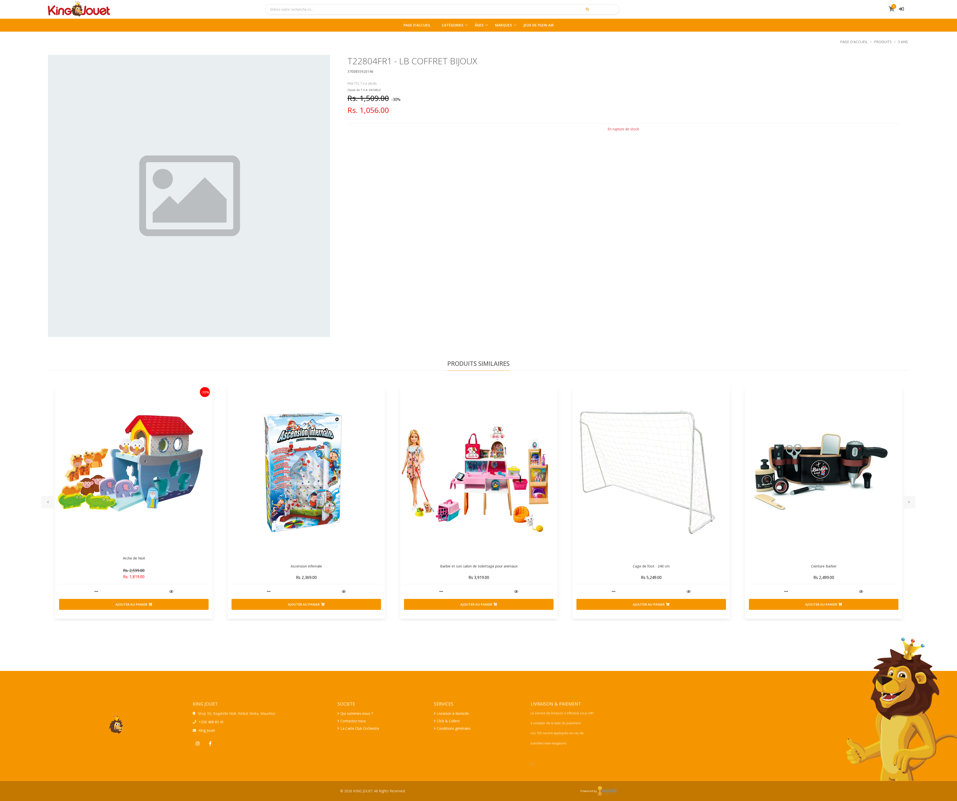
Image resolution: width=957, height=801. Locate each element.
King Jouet (207, 730)
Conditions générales (454, 728)
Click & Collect (448, 721)
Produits (883, 41)
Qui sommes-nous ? (356, 713)
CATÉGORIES (452, 25)
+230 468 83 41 (211, 722)
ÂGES (479, 25)
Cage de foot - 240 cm (651, 566)
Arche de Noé (134, 558)
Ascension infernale (306, 566)
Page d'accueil (854, 41)
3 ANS (903, 41)
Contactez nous (353, 721)
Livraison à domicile (453, 713)
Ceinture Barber (824, 566)
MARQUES (503, 25)
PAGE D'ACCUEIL (416, 25)
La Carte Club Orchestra (359, 728)
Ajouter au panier (131, 604)
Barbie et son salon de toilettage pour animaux (479, 566)
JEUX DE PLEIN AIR (538, 25)
